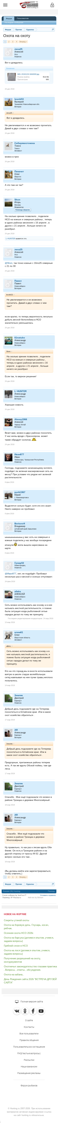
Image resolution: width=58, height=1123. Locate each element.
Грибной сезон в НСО (16, 945)
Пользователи (23, 18)
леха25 (18, 49)
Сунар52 (19, 563)
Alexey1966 (21, 419)
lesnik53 (19, 99)
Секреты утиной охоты (16, 920)
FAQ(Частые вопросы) (29, 1053)
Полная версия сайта (31, 1001)
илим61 (19, 632)
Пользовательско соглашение (29, 1046)
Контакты (29, 1027)
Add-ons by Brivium (35, 897)
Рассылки (29, 1060)
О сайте (29, 1020)
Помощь (51, 891)
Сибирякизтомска (25, 143)
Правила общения (29, 1040)
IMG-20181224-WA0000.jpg (28, 74)
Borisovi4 (20, 523)
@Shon (8, 263)
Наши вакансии (29, 1066)
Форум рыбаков (29, 1085)
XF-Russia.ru (15, 897)
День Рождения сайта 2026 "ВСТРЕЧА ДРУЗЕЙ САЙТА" (30, 981)
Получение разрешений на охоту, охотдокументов (22, 960)
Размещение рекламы (29, 1073)
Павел (18, 281)
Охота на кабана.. (14, 974)
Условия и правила (48, 895)
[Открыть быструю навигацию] (53, 29)
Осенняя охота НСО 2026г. (19, 933)
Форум (9, 18)
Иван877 (19, 454)
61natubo (20, 337)
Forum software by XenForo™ (14, 895)
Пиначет (19, 171)
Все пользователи (29, 1033)
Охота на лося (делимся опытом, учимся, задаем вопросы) (27, 952)
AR (16, 730)
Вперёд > (23, 42)
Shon (17, 199)
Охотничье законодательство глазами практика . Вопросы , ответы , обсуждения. (30, 968)
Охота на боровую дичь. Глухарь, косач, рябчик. (26, 927)
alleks (18, 591)
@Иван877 (10, 573)
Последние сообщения (14, 22)
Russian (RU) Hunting (11, 891)
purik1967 (20, 492)
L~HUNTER (10, 238)
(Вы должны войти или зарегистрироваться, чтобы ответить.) (28, 872)
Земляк (19, 695)
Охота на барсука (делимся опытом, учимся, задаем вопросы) (29, 939)
